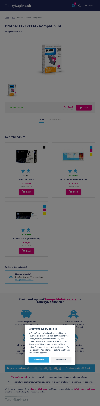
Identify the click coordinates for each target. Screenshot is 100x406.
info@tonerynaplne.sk (84, 389)
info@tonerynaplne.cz (24, 280)
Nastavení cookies (38, 392)
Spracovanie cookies (38, 353)
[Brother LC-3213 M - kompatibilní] (50, 59)
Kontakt (41, 377)
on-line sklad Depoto (20, 392)
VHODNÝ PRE (55, 119)
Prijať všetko (39, 360)
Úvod (7, 17)
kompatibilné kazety (61, 299)
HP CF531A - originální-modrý (26, 238)
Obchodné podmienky (59, 377)
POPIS (41, 119)
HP (13, 17)
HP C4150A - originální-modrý (73, 179)
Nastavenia (61, 360)
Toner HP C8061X (26, 179)
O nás (31, 377)
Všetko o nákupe (80, 377)
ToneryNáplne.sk (39, 389)
